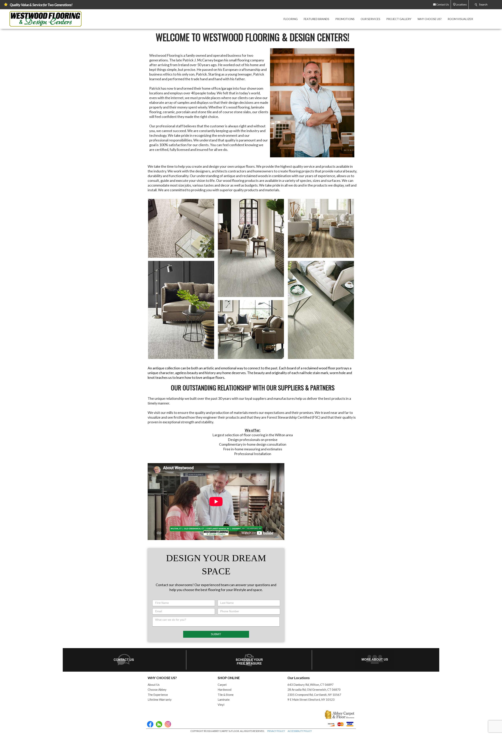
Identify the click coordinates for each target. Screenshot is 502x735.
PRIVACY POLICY (276, 731)
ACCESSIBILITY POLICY (300, 731)
